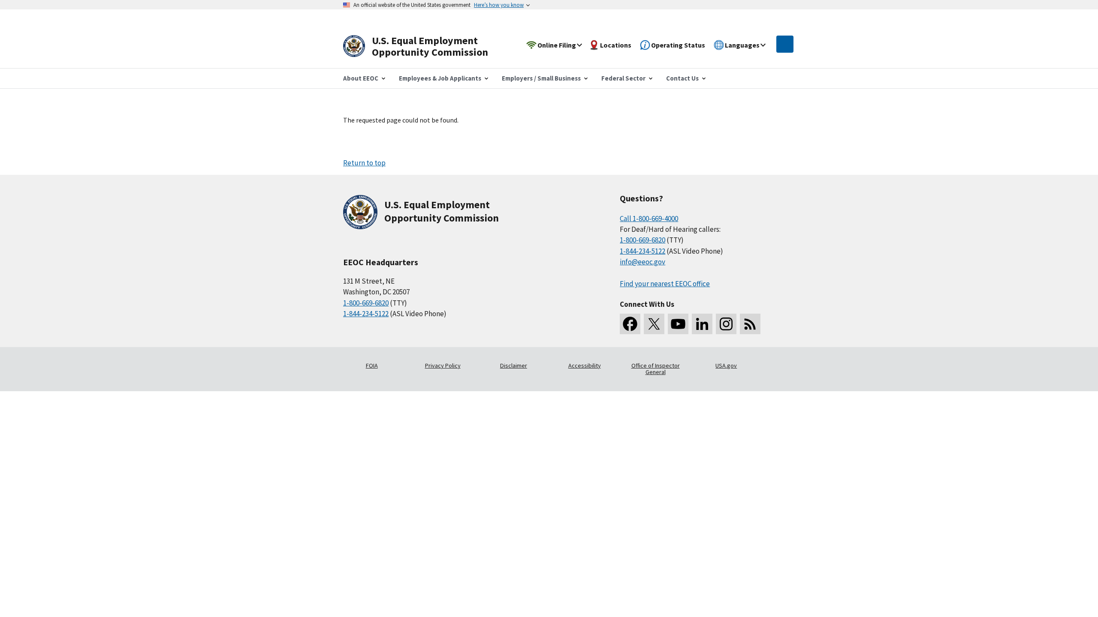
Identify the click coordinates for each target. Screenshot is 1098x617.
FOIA (372, 365)
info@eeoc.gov (642, 262)
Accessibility (584, 365)
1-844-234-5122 (366, 313)
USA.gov (726, 365)
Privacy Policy (443, 365)
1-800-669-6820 (366, 303)
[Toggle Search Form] (784, 44)
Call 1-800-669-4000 (649, 218)
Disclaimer (513, 365)
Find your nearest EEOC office (665, 283)
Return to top (364, 163)
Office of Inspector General (655, 369)
